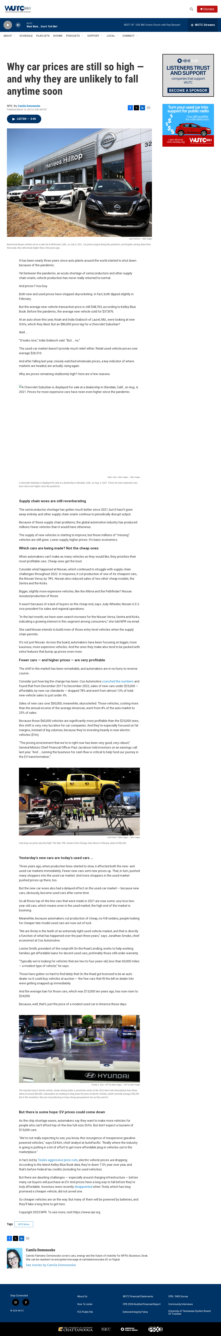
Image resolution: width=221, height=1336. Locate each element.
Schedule (26, 35)
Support (93, 35)
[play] (8, 25)
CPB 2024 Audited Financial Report (142, 1304)
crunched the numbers (118, 681)
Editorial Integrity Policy (135, 1312)
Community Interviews (180, 1304)
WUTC (21, 1310)
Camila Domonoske (29, 106)
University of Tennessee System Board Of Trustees (189, 1312)
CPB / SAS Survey (178, 1296)
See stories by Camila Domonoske (51, 1265)
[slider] (23, 25)
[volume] (18, 25)
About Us (82, 1296)
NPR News (24, 1224)
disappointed (84, 1186)
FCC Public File (85, 1312)
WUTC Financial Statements (138, 1296)
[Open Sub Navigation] (14, 35)
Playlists (43, 35)
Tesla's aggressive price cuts (57, 1160)
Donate (208, 9)
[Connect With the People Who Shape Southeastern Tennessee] (188, 75)
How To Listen (85, 1304)
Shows (58, 35)
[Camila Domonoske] (14, 1258)
